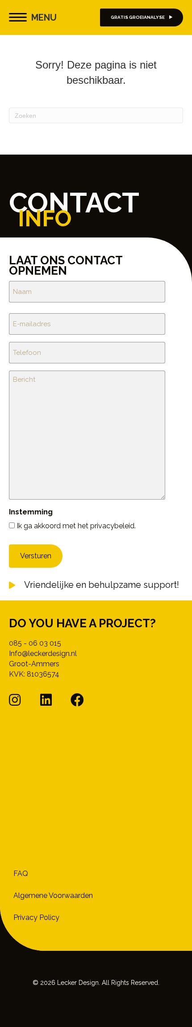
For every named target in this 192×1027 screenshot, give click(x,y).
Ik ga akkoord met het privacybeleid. (76, 526)
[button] (14, 699)
